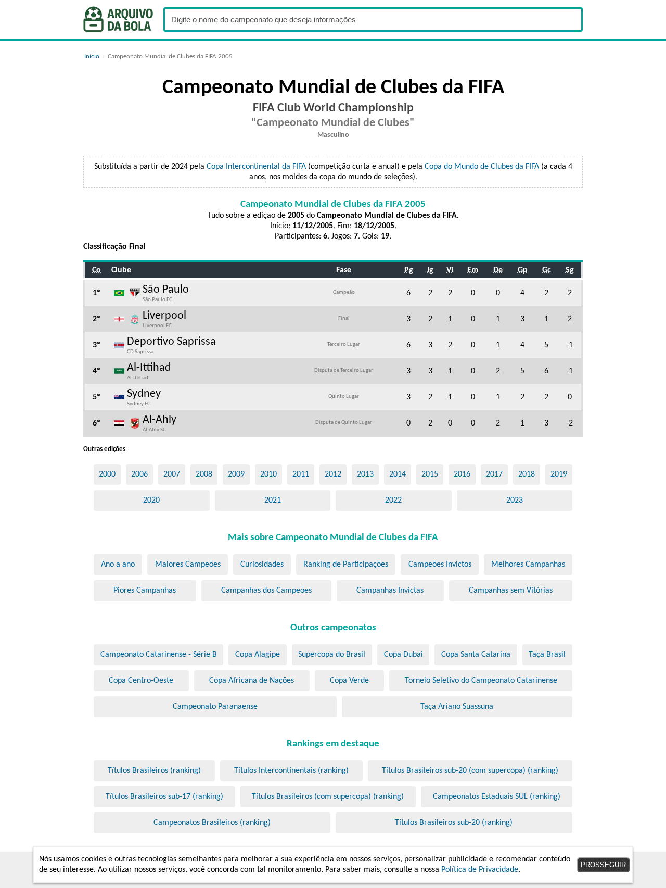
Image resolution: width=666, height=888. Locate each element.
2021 (272, 500)
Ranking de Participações (345, 564)
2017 (494, 474)
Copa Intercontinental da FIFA (256, 166)
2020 (151, 500)
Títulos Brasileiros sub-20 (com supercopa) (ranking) (470, 771)
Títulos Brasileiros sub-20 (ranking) (454, 823)
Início (91, 56)
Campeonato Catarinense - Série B (158, 655)
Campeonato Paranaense (215, 707)
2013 (365, 474)
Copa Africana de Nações (251, 681)
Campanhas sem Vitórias (511, 590)
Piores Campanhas (144, 590)
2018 (526, 474)
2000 (107, 474)
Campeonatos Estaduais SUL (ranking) (496, 797)
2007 (171, 474)
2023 (514, 500)
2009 (236, 474)
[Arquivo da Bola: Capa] (118, 19)
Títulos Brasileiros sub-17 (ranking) (164, 797)
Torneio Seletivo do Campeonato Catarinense (481, 681)
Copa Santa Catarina (475, 655)
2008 (204, 474)
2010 (268, 474)
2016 (462, 474)
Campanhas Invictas (390, 590)
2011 (300, 474)
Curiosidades (262, 564)
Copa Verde (349, 681)
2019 (558, 474)
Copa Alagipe (257, 655)
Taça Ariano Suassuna (456, 707)
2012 (333, 474)
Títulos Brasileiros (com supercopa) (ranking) (328, 797)
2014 (397, 474)
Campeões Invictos (439, 564)
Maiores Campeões (188, 564)
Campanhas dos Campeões (266, 590)
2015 (429, 474)
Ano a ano (118, 564)
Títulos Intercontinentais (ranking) (291, 771)
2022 (393, 500)
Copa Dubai (403, 655)
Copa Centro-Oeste (141, 681)
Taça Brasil (547, 655)
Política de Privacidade (479, 870)
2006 (139, 474)
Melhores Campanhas (528, 564)
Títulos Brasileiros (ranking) (154, 771)
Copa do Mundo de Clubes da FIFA (482, 166)
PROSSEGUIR (603, 865)
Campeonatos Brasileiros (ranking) (212, 823)
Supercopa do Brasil (331, 655)
